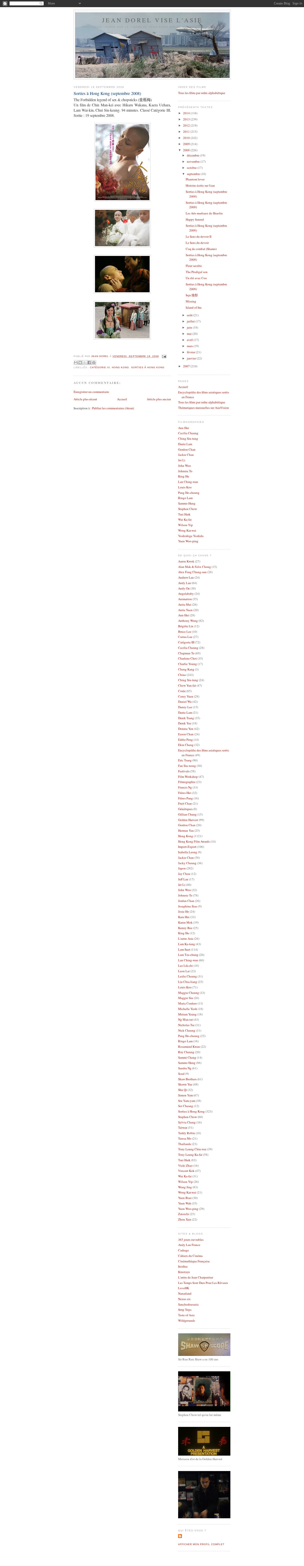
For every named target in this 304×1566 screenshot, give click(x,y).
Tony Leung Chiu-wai (192, 1149)
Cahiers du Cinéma (190, 1256)
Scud (181, 1073)
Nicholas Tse (186, 1025)
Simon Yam (185, 1095)
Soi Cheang (185, 1106)
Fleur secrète (194, 266)
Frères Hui (184, 793)
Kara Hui (184, 917)
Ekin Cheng (186, 745)
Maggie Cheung (188, 993)
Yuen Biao (185, 1198)
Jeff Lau (183, 879)
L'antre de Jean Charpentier (195, 1277)
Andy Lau (184, 583)
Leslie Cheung (187, 976)
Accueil (122, 399)
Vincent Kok (186, 1171)
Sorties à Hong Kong (147, 367)
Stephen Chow (187, 509)
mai (189, 333)
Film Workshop (188, 776)
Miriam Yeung (187, 1014)
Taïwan (182, 1127)
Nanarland (184, 1293)
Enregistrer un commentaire (91, 392)
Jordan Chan (186, 901)
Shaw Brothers (187, 1079)
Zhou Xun (184, 1219)
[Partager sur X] (84, 362)
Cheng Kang (186, 669)
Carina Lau (185, 637)
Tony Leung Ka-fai (190, 1154)
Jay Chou (184, 874)
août (190, 315)
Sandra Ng (184, 1068)
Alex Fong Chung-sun (192, 572)
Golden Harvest (188, 820)
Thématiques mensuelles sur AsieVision (203, 408)
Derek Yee (184, 723)
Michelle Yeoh (187, 1009)
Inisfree (183, 1266)
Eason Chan (186, 734)
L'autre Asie (185, 938)
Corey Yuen (185, 696)
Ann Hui (183, 428)
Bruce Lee (184, 631)
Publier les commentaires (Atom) (113, 408)
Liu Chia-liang (187, 982)
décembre (193, 155)
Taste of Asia (186, 1315)
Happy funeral (195, 219)
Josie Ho (183, 911)
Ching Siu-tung (188, 438)
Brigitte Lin (185, 626)
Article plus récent (85, 399)
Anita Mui (184, 604)
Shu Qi (182, 1090)
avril (190, 340)
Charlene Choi (187, 658)
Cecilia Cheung (188, 433)
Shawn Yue (185, 1084)
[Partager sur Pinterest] (93, 362)
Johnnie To (185, 471)
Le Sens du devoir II (198, 236)
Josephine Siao (187, 906)
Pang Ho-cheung (189, 493)
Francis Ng (185, 787)
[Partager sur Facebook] (89, 362)
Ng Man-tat (185, 1019)
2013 (186, 119)
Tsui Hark (184, 514)
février (191, 352)
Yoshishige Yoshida (191, 536)
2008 (186, 150)
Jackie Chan (186, 455)
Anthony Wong (188, 620)
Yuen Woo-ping (188, 541)
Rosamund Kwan (189, 1046)
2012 (186, 125)
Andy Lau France (189, 1245)
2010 (186, 138)
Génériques (185, 809)
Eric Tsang (185, 760)
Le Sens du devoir (197, 243)
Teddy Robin (186, 1133)
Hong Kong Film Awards (194, 841)
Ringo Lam (185, 498)
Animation (185, 599)
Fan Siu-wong (187, 766)
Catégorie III (100, 367)
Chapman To (186, 653)
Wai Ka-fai (185, 519)
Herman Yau (186, 830)
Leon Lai (184, 971)
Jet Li (181, 460)
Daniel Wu (185, 701)
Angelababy (186, 593)
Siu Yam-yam (186, 1101)
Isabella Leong (187, 852)
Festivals (184, 771)
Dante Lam (185, 444)
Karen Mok (185, 922)
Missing (191, 301)
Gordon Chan (186, 449)
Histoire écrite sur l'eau (200, 185)
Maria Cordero (187, 1003)
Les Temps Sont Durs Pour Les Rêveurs (203, 1283)
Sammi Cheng (187, 1057)
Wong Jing (185, 1187)
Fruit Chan (185, 803)
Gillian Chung (187, 814)
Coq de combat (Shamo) (201, 249)
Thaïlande (184, 1144)
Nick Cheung (186, 1030)
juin (190, 327)
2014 (186, 113)
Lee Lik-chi (185, 965)
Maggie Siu (185, 998)
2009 (186, 144)
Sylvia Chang (187, 1122)
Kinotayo (184, 1272)
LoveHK (183, 1288)
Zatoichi (183, 1214)
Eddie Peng (185, 739)
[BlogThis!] (80, 362)
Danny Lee (185, 707)
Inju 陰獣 (192, 295)
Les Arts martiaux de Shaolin (204, 213)
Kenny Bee (185, 928)
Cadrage (183, 1250)
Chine (182, 675)
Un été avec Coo (196, 278)
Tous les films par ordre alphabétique (201, 93)
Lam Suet (184, 949)
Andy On (184, 588)
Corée (182, 691)
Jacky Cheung (187, 863)
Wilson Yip (185, 525)
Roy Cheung (186, 1052)
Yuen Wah (184, 1203)
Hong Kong (120, 367)
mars (190, 346)
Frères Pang (185, 798)
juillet (191, 321)
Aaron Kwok (186, 561)
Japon (182, 868)
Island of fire (194, 307)
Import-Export (187, 846)
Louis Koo (185, 487)
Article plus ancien (159, 399)
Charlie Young (187, 664)
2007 (186, 366)
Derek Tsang (186, 718)
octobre (192, 167)
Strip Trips (184, 1309)
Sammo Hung (186, 503)
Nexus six (184, 1299)
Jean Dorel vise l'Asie (152, 20)
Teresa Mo (184, 1138)
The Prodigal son (197, 272)
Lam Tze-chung (188, 955)
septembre (194, 174)
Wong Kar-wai (187, 530)
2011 (186, 131)
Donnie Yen (185, 728)
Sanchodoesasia (188, 1304)
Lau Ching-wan (188, 482)
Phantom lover (195, 179)
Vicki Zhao (185, 1165)
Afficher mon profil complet (201, 1544)
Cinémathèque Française (194, 1261)
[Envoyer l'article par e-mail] (163, 356)
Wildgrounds (186, 1320)
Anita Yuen (185, 610)
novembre (193, 161)
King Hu (183, 476)
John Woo (184, 465)
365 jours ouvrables (191, 1239)
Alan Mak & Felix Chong (194, 567)
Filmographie (186, 782)
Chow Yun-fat (187, 685)
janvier (192, 358)
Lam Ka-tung (186, 944)
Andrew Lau (186, 577)
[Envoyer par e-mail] (75, 362)
